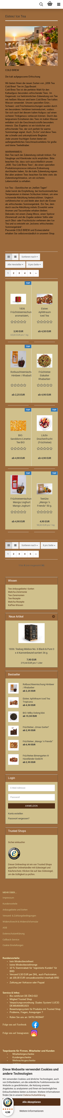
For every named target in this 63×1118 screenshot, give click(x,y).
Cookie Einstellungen (13, 945)
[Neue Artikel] (53, 617)
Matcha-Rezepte (16, 601)
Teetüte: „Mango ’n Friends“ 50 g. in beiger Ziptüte (44, 502)
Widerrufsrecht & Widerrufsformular (20, 921)
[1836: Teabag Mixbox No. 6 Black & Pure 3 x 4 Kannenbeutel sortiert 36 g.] (31, 633)
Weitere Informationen (31, 1111)
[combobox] (29, 256)
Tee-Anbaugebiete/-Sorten (21, 588)
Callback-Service (11, 939)
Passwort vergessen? (18, 818)
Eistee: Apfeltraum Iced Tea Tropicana (44, 312)
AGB (5, 927)
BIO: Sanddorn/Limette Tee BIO (20, 439)
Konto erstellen (15, 813)
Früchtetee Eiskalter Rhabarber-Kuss (44, 376)
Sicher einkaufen (16, 842)
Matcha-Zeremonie (17, 592)
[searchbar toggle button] (41, 4)
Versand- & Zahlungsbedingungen (19, 915)
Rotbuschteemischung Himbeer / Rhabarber (22, 374)
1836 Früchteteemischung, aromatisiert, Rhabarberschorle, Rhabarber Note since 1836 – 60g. (21, 312)
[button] (8, 256)
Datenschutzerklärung (34, 1095)
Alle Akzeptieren (31, 1102)
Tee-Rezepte (14, 598)
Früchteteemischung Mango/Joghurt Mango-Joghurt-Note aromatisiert (21, 502)
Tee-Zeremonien (16, 595)
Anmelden (31, 806)
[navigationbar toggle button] (58, 4)
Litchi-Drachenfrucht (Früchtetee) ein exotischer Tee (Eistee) (44, 439)
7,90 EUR (31, 659)
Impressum (8, 897)
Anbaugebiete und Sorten (15, 909)
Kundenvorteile (10, 903)
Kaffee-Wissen (15, 605)
